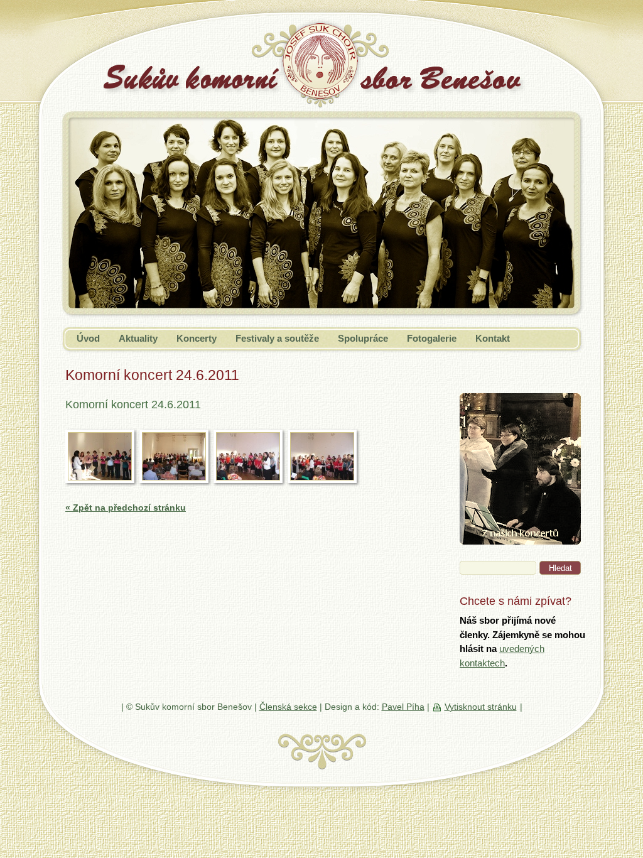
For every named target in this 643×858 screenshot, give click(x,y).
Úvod (88, 338)
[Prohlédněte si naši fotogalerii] (520, 540)
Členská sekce (288, 707)
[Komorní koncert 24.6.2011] (100, 456)
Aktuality (138, 338)
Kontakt (492, 338)
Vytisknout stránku (481, 707)
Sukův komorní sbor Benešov (180, 71)
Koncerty (196, 338)
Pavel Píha (403, 707)
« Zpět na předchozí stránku (125, 507)
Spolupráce (363, 338)
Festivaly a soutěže (277, 338)
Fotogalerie (432, 338)
